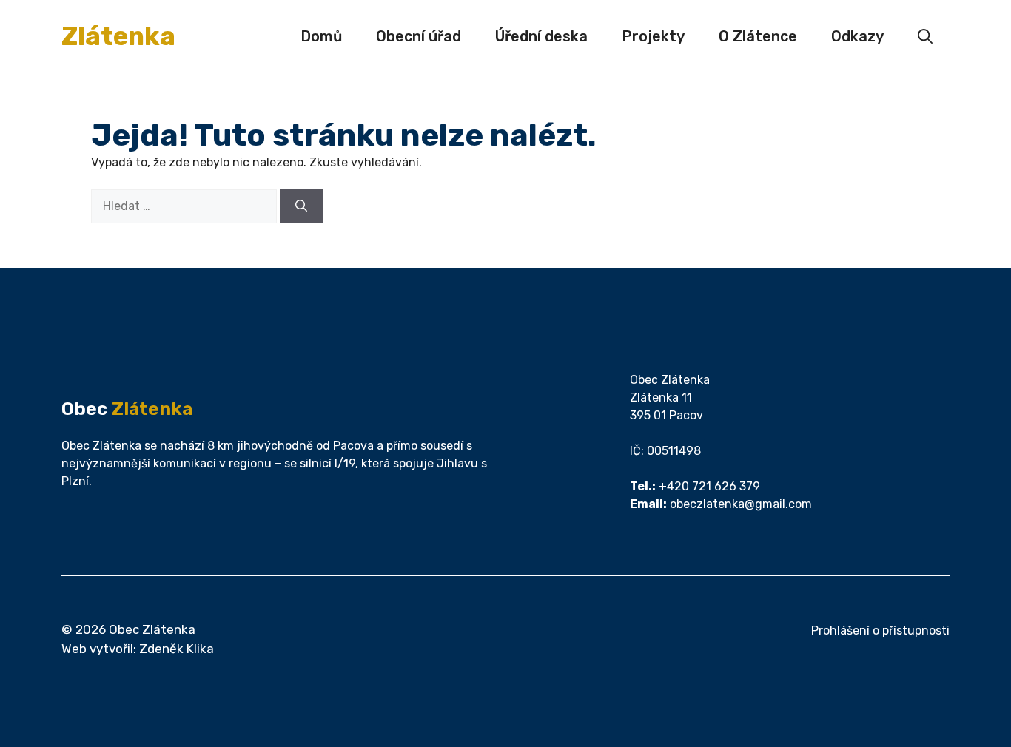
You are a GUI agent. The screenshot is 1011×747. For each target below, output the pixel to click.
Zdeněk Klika (176, 648)
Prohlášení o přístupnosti (880, 630)
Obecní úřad (418, 36)
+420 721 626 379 (709, 486)
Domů (321, 36)
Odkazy (857, 36)
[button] (925, 36)
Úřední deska (541, 36)
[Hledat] (301, 206)
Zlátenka (118, 36)
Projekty (653, 36)
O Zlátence (758, 36)
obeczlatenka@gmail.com (741, 504)
